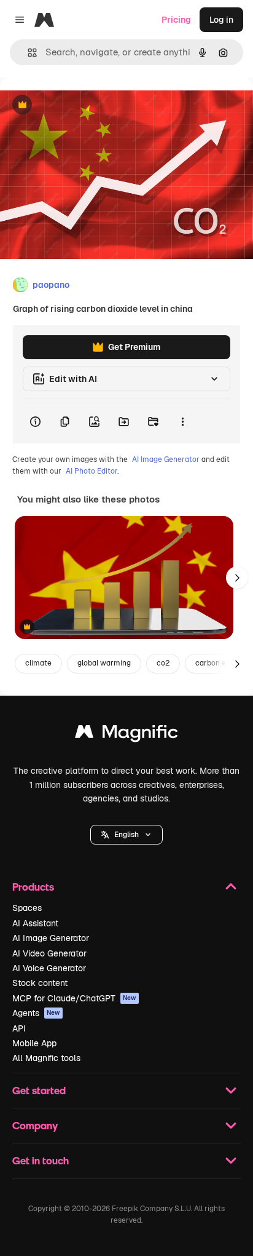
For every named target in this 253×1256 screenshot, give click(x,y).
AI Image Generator (166, 459)
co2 (163, 663)
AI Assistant (35, 923)
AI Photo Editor (91, 471)
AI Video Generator (49, 953)
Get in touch (40, 1160)
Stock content (40, 982)
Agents (36, 1013)
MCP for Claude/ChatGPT (74, 998)
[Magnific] (126, 734)
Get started (39, 1090)
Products (33, 886)
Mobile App (34, 1043)
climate (38, 663)
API (19, 1028)
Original (78, 105)
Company (35, 1125)
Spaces (27, 907)
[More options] (182, 421)
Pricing (176, 19)
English (126, 835)
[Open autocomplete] (27, 52)
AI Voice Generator (49, 968)
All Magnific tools (46, 1057)
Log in (221, 19)
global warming (104, 663)
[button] (126, 835)
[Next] (237, 577)
